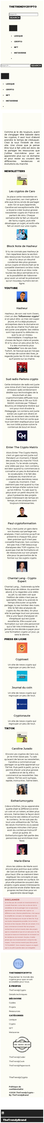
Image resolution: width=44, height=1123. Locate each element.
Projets (12, 1007)
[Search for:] (23, 14)
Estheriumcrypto (22, 800)
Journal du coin (22, 687)
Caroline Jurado (22, 748)
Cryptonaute (22, 715)
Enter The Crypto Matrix (22, 447)
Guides (12, 1003)
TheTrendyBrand (20, 1095)
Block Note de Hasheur (22, 246)
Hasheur (22, 308)
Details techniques (18, 994)
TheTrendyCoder (17, 1057)
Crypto (18, 42)
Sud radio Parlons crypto (22, 379)
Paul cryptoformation (22, 523)
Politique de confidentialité (16, 1088)
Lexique (18, 36)
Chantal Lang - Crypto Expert (22, 580)
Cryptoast (22, 659)
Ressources (14, 1011)
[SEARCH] (10, 22)
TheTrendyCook (16, 1061)
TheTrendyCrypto (23, 6)
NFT (16, 47)
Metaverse (20, 53)
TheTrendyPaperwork (19, 1065)
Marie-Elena (22, 860)
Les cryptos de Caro (22, 191)
